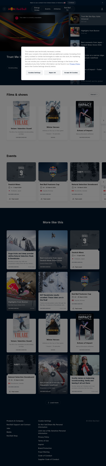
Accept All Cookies (71, 72)
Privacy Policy (75, 64)
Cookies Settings (34, 72)
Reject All (52, 72)
